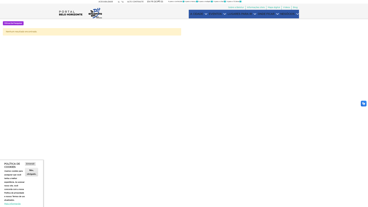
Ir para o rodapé (205, 1)
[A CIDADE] (206, 14)
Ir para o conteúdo (176, 1)
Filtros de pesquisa (13, 23)
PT (158, 2)
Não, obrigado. (31, 172)
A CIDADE (196, 14)
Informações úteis (256, 7)
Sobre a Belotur (236, 7)
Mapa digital (274, 7)
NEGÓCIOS (287, 14)
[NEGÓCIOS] (297, 14)
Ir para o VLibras (233, 1)
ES (162, 2)
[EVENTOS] (224, 14)
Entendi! (30, 164)
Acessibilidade (105, 2)
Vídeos (286, 7)
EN (148, 2)
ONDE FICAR (266, 14)
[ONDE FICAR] (277, 14)
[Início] (80, 9)
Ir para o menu (191, 1)
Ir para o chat (219, 1)
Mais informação (12, 204)
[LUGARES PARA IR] (254, 14)
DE (155, 2)
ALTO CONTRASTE (135, 2)
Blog (295, 7)
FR (152, 2)
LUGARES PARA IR (240, 14)
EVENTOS (215, 14)
